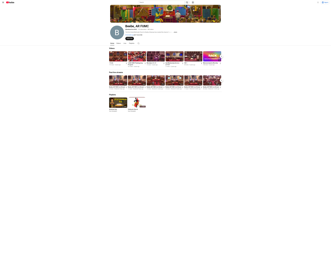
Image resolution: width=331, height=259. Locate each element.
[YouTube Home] (10, 2)
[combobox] (162, 2)
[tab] (112, 43)
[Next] (221, 56)
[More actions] (126, 63)
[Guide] (3, 2)
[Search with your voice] (193, 2)
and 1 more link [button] (138, 35)
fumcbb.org (130, 35)
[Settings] (318, 2)
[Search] (187, 2)
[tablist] (165, 43)
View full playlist (113, 111)
